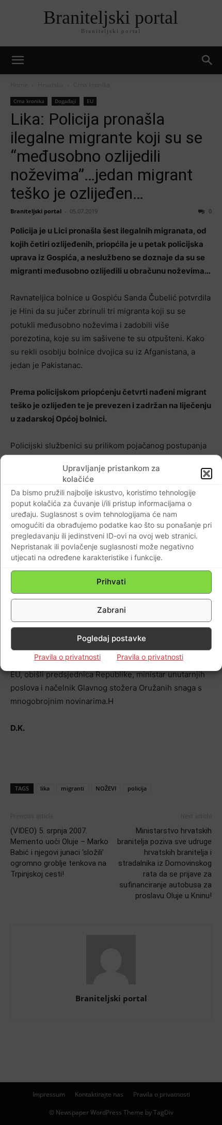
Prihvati (111, 581)
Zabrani (111, 610)
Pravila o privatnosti (67, 656)
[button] (206, 473)
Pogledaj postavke (111, 638)
